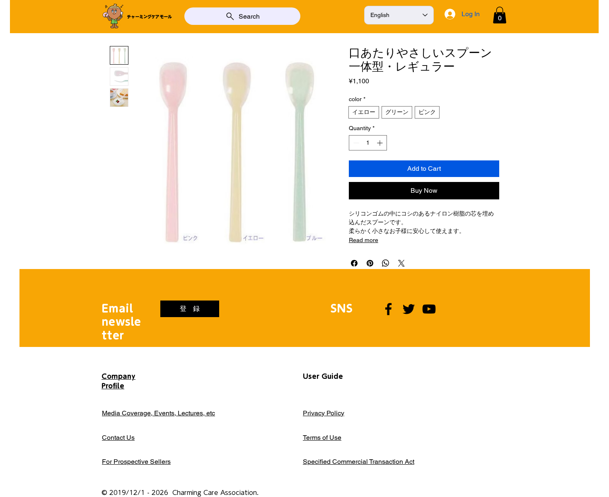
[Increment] (380, 143)
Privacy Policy (323, 413)
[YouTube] (429, 309)
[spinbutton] (367, 143)
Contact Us (118, 437)
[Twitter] (409, 309)
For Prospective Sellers (136, 461)
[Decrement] (355, 143)
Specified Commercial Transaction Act (358, 461)
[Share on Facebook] (354, 263)
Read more (363, 240)
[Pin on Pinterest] (370, 263)
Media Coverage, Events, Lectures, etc (158, 413)
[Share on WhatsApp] (386, 263)
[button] (500, 15)
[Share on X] (401, 263)
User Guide (323, 376)
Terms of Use (322, 437)
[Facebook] (388, 309)
